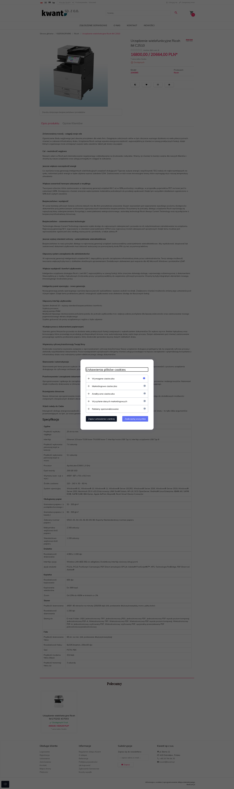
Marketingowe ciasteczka (104, 386)
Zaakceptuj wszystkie (135, 418)
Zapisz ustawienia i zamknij (101, 418)
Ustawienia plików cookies (106, 369)
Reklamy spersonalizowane (105, 408)
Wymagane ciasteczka (103, 378)
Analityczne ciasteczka (103, 393)
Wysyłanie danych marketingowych (109, 401)
